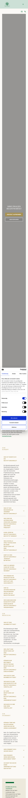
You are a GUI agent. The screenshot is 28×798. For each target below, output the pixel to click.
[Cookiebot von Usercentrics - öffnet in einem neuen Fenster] (20, 370)
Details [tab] (14, 373)
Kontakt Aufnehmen (14, 214)
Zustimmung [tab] (5, 373)
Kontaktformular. (7, 436)
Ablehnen (14, 427)
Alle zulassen (14, 418)
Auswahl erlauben (14, 422)
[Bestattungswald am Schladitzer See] (7, 4)
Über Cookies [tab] (22, 373)
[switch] (24, 403)
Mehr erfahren (14, 219)
